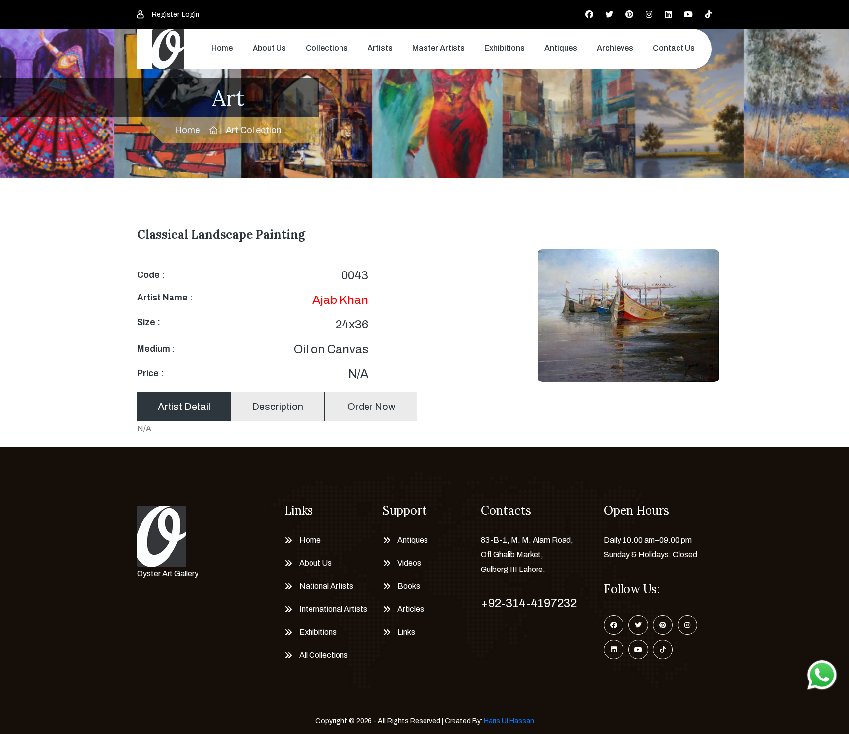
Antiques (560, 48)
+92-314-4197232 (529, 603)
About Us (269, 48)
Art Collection (254, 130)
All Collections (323, 655)
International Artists (333, 609)
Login (190, 14)
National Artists (326, 586)
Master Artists (438, 48)
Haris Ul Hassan (509, 721)
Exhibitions (504, 48)
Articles (410, 609)
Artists (380, 48)
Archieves (615, 48)
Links (406, 632)
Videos (409, 563)
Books (408, 586)
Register (165, 14)
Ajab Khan (340, 300)
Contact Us (674, 48)
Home (222, 48)
